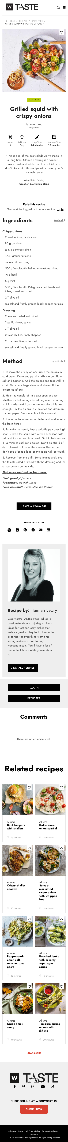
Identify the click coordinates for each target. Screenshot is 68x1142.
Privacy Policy (34, 1131)
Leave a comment (34, 506)
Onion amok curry (15, 1025)
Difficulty (22, 142)
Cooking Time (54, 142)
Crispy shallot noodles (16, 887)
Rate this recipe (34, 204)
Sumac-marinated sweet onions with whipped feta (48, 892)
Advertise (12, 1131)
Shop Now (34, 1109)
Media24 (34, 1134)
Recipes (23, 21)
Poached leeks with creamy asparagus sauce (49, 961)
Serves (10, 142)
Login (60, 209)
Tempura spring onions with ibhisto (50, 1027)
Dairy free (37, 21)
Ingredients (57, 361)
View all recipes (23, 668)
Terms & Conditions (50, 1131)
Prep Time (36, 142)
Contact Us (22, 1131)
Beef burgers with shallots (16, 826)
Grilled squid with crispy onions (23, 23)
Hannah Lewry (36, 124)
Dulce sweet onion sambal (48, 826)
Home (12, 21)
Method (58, 220)
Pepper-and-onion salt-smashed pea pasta (16, 961)
